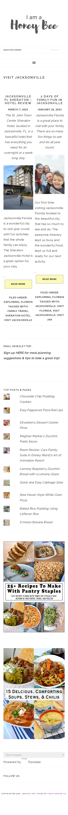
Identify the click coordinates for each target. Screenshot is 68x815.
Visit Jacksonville (18, 319)
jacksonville (45, 305)
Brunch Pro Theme (33, 793)
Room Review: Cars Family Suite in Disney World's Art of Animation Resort (40, 455)
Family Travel (18, 310)
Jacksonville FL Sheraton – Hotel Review (18, 100)
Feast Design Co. (57, 793)
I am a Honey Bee (34, 23)
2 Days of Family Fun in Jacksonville (50, 100)
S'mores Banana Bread (36, 522)
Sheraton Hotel (18, 315)
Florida (27, 301)
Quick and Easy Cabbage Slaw (41, 482)
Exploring (11, 301)
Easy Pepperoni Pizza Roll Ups (41, 410)
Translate (34, 762)
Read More (18, 284)
